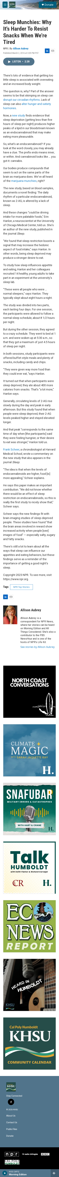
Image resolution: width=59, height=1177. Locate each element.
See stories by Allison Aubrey (37, 647)
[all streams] (55, 1173)
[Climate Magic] (29, 750)
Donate (49, 4)
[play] (5, 1173)
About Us (10, 1116)
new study (19, 115)
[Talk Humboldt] (29, 868)
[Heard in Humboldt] (29, 985)
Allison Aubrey (20, 48)
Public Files (11, 1129)
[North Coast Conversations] (29, 692)
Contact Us (11, 1122)
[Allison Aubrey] (10, 614)
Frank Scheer (11, 449)
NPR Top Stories (21, 587)
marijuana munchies (24, 180)
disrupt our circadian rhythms (21, 99)
